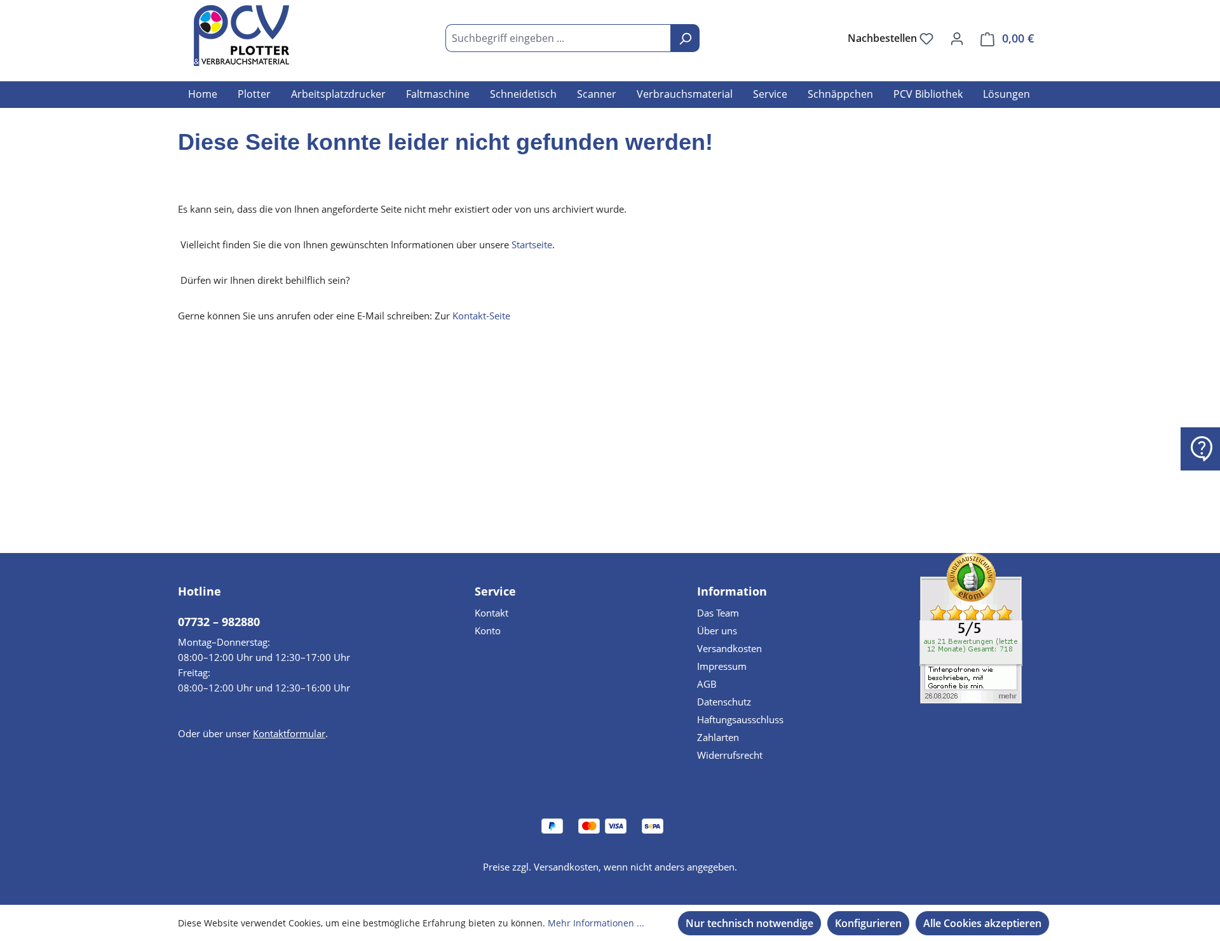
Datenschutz (724, 701)
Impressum (722, 666)
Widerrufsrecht (729, 755)
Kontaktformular (289, 733)
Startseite (532, 244)
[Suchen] (685, 38)
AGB (707, 683)
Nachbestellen (883, 38)
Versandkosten (729, 648)
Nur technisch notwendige (749, 923)
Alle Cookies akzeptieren (982, 923)
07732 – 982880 (219, 621)
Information (732, 591)
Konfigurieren (868, 923)
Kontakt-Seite (481, 315)
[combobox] (558, 38)
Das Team (718, 612)
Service (495, 591)
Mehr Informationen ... (596, 923)
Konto (488, 630)
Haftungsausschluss (740, 719)
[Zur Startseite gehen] (241, 35)
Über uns (717, 630)
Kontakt (491, 612)
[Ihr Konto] (957, 38)
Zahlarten (718, 737)
